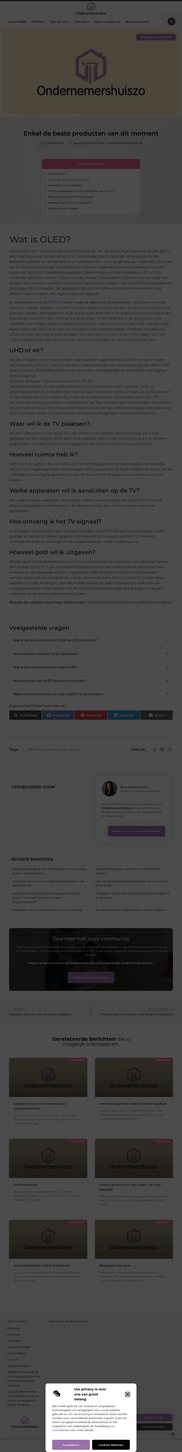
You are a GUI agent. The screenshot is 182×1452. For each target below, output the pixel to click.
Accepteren (71, 1445)
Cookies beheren (111, 1445)
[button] (127, 1394)
